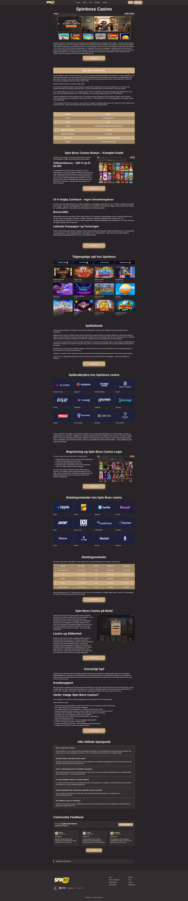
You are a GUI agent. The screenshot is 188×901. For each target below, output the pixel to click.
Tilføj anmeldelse (125, 824)
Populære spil (62, 262)
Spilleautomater (123, 262)
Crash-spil (103, 262)
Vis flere (94, 850)
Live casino (82, 262)
